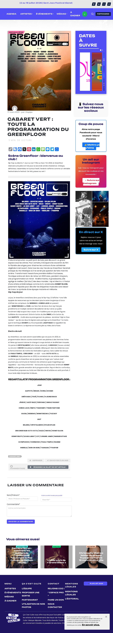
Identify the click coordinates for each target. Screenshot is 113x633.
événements (13, 592)
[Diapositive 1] (100, 50)
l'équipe (27, 588)
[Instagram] (104, 4)
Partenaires (103, 14)
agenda (11, 14)
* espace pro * (56, 594)
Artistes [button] (26, 14)
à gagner (75, 14)
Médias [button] (61, 14)
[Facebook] (94, 4)
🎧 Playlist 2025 (95, 583)
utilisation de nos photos (33, 605)
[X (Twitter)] (109, 4)
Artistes (10, 588)
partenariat (30, 600)
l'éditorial (72, 599)
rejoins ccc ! (56, 588)
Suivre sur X (91, 249)
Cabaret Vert (14, 456)
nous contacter (55, 605)
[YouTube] (99, 4)
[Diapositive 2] (102, 50)
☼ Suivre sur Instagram (91, 181)
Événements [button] (44, 14)
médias (9, 597)
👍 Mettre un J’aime (92, 146)
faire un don (56, 600)
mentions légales (71, 593)
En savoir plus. (91, 625)
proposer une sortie (31, 594)
